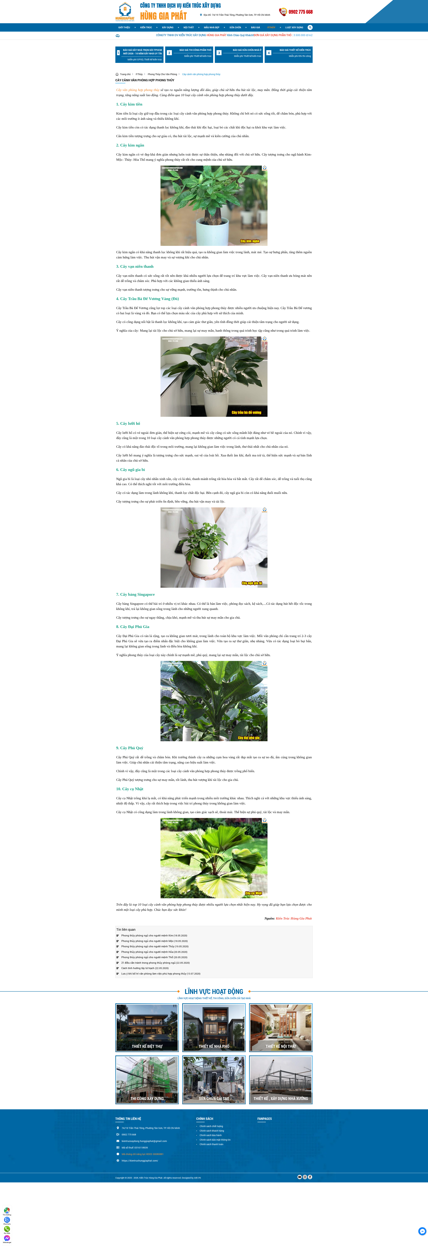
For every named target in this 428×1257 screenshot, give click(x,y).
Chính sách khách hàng (212, 1130)
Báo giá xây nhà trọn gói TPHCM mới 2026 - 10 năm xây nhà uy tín (142, 51)
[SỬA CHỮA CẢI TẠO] (214, 1079)
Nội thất (189, 27)
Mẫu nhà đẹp (211, 27)
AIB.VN (197, 1177)
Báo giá (255, 27)
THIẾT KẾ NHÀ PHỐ (214, 1046)
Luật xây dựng (294, 27)
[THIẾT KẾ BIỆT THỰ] (147, 1027)
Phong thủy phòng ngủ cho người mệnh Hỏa (147, 951)
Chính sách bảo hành (211, 1135)
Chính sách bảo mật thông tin (215, 1139)
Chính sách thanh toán (211, 1144)
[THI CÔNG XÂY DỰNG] (147, 1079)
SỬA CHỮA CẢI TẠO (214, 1098)
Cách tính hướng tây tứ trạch (138, 968)
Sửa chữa (235, 27)
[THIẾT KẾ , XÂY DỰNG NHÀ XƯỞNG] (281, 1079)
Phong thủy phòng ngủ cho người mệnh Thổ (147, 957)
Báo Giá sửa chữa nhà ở (247, 50)
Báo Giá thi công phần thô (195, 50)
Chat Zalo (7, 1224)
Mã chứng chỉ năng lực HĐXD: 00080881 (143, 1154)
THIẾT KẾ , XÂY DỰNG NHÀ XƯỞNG (281, 1098)
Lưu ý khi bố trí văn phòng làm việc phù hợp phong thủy (153, 973)
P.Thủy (271, 27)
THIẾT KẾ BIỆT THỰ (147, 1046)
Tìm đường (7, 1215)
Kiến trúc (146, 27)
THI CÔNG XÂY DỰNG (147, 1098)
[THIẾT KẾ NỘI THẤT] (281, 1027)
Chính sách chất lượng (211, 1126)
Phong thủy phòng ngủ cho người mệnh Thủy (147, 946)
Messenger (7, 1242)
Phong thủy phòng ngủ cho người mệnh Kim (147, 935)
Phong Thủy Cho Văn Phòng (162, 74)
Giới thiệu (124, 27)
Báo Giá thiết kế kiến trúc (295, 50)
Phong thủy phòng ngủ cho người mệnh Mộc (147, 941)
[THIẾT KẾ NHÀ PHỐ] (214, 1027)
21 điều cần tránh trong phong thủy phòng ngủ (148, 962)
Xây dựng (167, 27)
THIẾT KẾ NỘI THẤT (281, 1046)
